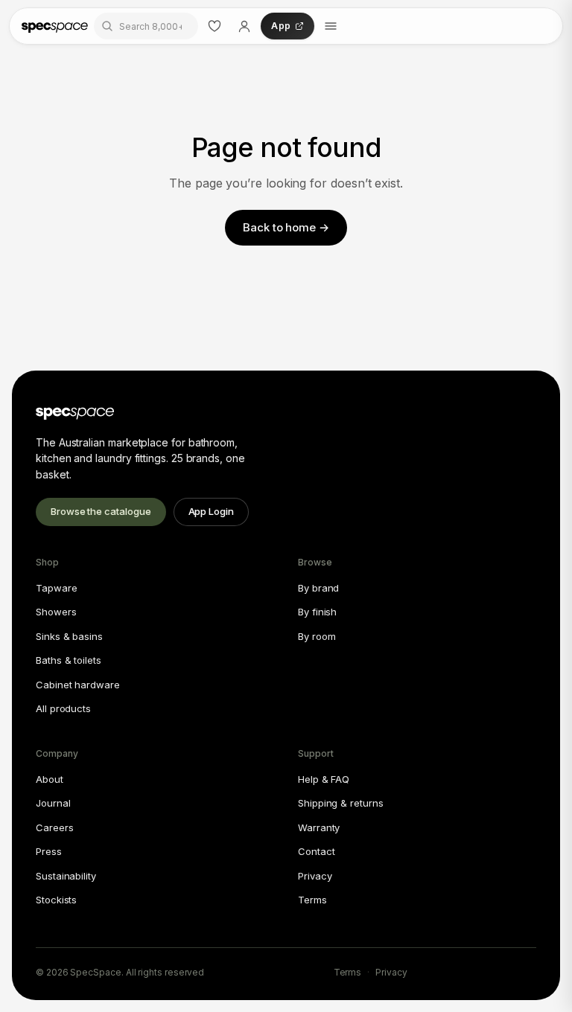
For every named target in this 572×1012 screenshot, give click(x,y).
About (49, 779)
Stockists (56, 900)
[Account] (244, 26)
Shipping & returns (341, 803)
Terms (312, 900)
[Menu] (330, 26)
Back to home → (286, 227)
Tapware (56, 588)
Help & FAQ (323, 779)
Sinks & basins (69, 636)
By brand (318, 588)
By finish (317, 612)
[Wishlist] (214, 26)
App (280, 25)
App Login (211, 511)
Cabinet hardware (78, 685)
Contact (316, 851)
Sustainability (66, 876)
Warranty (319, 827)
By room (316, 636)
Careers (54, 827)
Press (49, 851)
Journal (53, 803)
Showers (56, 612)
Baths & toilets (68, 660)
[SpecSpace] (55, 26)
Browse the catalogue (101, 511)
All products (63, 708)
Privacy (314, 876)
